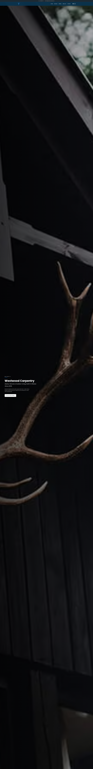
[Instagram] (74, 3)
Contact (69, 3)
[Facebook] (73, 3)
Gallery (60, 3)
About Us (64, 3)
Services (55, 3)
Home (52, 3)
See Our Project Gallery (10, 395)
